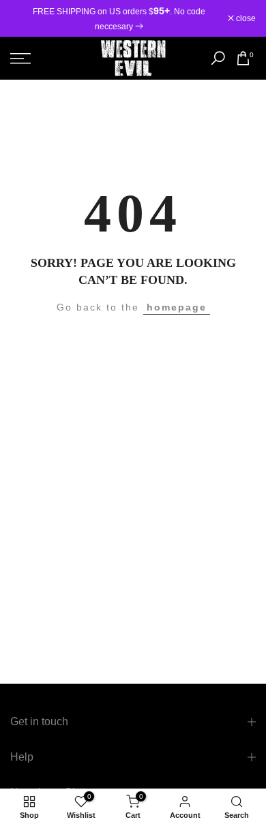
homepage (177, 307)
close (245, 18)
